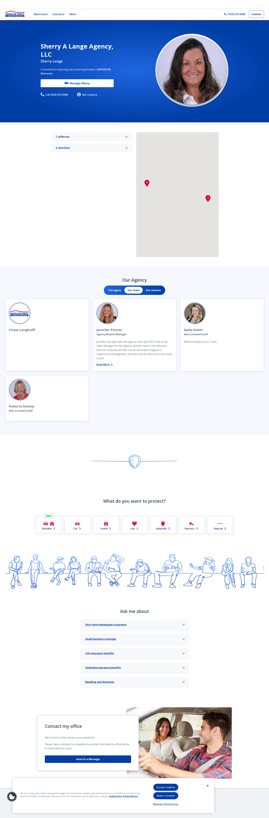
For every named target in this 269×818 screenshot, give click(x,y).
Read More (103, 364)
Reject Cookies (166, 795)
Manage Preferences (165, 804)
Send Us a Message (88, 759)
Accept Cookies (165, 787)
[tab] (114, 290)
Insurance (58, 14)
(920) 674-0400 (236, 14)
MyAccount (41, 14)
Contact (256, 14)
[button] (207, 198)
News (72, 14)
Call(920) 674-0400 (57, 94)
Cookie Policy (115, 796)
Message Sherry (80, 83)
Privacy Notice (130, 796)
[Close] (207, 785)
